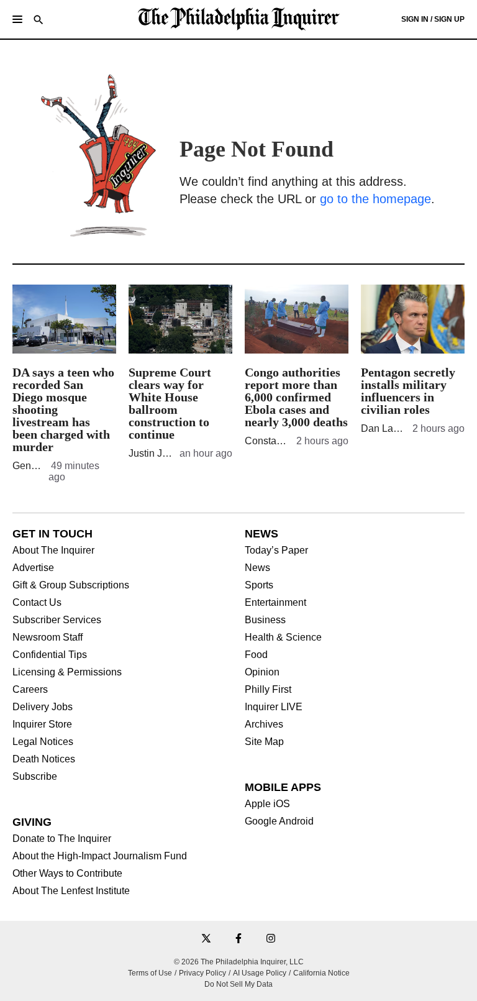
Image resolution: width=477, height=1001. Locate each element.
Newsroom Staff (47, 637)
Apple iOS (267, 804)
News (257, 568)
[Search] (38, 21)
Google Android (279, 821)
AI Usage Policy (259, 973)
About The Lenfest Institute (71, 891)
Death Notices (43, 759)
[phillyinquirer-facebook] (238, 939)
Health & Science (283, 637)
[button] (17, 19)
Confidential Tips (49, 655)
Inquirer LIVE (273, 707)
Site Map (264, 742)
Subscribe (34, 777)
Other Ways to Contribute (67, 874)
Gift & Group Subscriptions (70, 585)
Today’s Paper (276, 550)
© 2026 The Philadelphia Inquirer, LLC (239, 962)
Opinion (262, 672)
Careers (30, 690)
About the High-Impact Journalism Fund (99, 856)
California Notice (321, 973)
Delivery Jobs (42, 707)
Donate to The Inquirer (61, 839)
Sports (259, 585)
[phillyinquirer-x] (206, 939)
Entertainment (275, 603)
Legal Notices (42, 742)
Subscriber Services (56, 620)
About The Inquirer (53, 550)
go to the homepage (375, 199)
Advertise (33, 568)
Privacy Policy (202, 973)
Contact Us (36, 603)
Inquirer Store (42, 724)
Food (256, 655)
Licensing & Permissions (67, 672)
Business (265, 620)
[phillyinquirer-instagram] (271, 939)
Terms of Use (150, 973)
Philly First (268, 690)
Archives (264, 724)
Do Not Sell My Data (238, 984)
